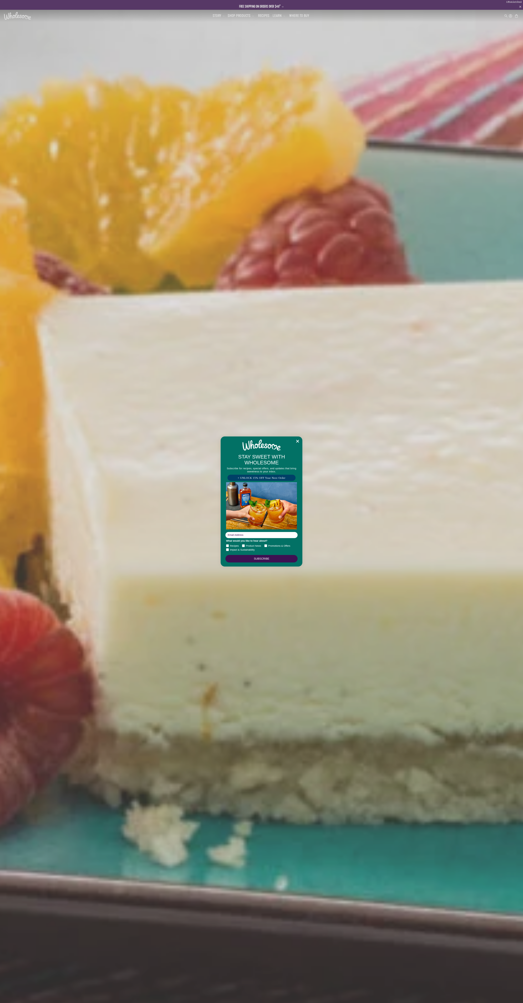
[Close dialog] (297, 441)
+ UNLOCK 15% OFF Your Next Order (261, 477)
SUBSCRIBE (261, 558)
